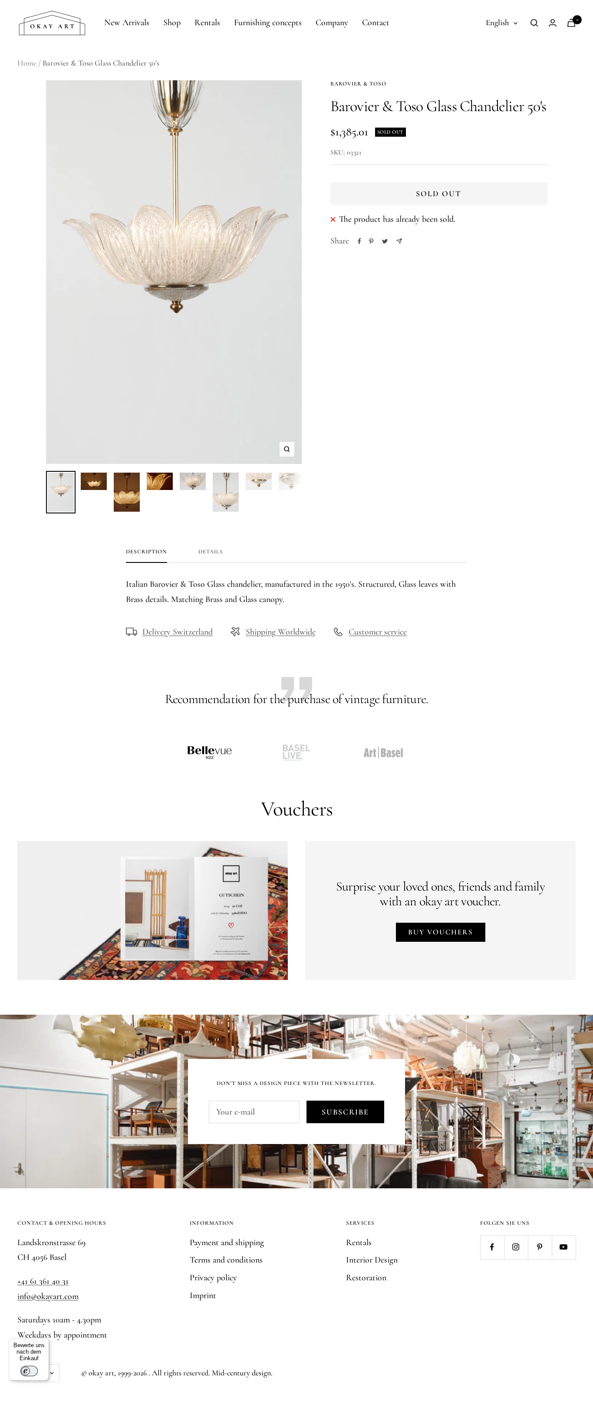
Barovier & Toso (358, 83)
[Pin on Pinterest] (371, 241)
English (497, 22)
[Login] (553, 22)
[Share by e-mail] (399, 241)
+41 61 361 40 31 (43, 1281)
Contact (375, 22)
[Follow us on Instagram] (516, 1247)
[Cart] (571, 23)
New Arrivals (126, 22)
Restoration (366, 1277)
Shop (172, 22)
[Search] (534, 23)
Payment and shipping (227, 1242)
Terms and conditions (226, 1260)
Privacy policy (213, 1277)
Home (26, 63)
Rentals (207, 22)
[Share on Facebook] (359, 241)
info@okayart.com (48, 1296)
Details (210, 551)
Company (332, 22)
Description (146, 551)
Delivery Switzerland (177, 632)
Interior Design (372, 1260)
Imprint (203, 1295)
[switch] (29, 1371)
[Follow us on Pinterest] (540, 1247)
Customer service (378, 632)
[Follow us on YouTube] (564, 1247)
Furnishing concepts (268, 22)
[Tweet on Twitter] (385, 241)
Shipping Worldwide (281, 632)
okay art (101, 1373)
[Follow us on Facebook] (492, 1247)
